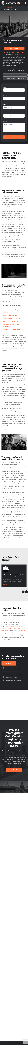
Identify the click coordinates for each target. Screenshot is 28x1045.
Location (5, 95)
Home (2, 7)
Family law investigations (10, 321)
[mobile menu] (25, 3)
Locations (8, 7)
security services (18, 329)
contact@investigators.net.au (16, 78)
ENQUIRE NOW (14, 48)
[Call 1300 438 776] (18, 3)
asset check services (7, 628)
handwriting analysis (16, 626)
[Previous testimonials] (23, 591)
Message (5, 121)
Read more (6, 584)
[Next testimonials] (26, 591)
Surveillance (6, 329)
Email (4, 104)
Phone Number (7, 113)
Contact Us (8, 663)
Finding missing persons (10, 315)
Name (5, 87)
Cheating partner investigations (12, 318)
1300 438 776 (16, 75)
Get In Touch (13, 770)
